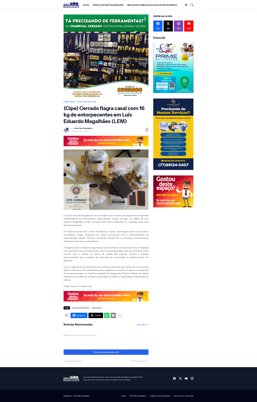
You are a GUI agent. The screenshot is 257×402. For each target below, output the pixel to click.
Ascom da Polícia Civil (86, 101)
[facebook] (174, 378)
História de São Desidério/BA (108, 4)
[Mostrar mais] (119, 315)
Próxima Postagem (138, 361)
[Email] (113, 315)
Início (86, 4)
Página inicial (69, 101)
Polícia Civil (96, 308)
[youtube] (186, 378)
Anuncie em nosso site (183, 396)
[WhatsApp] (106, 315)
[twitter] (180, 378)
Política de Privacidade (160, 396)
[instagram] (192, 378)
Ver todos (141, 324)
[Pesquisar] (190, 5)
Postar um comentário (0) (106, 352)
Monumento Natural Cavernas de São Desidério (152, 4)
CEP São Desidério (138, 396)
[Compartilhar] (145, 129)
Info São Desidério (82, 396)
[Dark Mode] (185, 5)
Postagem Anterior (73, 361)
